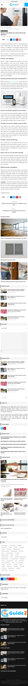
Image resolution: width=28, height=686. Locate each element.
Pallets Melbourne (19, 562)
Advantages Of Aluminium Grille (8, 260)
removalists (9, 566)
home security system (13, 81)
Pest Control (9, 564)
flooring (16, 555)
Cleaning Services (16, 549)
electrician (17, 553)
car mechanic (21, 547)
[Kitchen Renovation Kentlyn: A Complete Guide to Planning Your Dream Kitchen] (4, 291)
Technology (18, 568)
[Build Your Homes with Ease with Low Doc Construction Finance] (7, 492)
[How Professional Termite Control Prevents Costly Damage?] (4, 305)
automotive (19, 545)
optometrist (21, 560)
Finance (12, 555)
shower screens (11, 568)
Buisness (10, 547)
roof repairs (15, 566)
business (15, 547)
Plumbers (3, 566)
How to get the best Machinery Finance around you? (6, 514)
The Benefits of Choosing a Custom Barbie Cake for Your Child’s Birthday (16, 310)
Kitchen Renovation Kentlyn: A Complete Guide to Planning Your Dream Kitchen (16, 290)
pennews (3, 564)
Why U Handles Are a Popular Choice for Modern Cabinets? (13, 441)
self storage (3, 568)
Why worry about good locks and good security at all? (13, 281)
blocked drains (4, 547)
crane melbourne (14, 551)
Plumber (20, 564)
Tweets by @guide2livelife (6, 528)
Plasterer (15, 564)
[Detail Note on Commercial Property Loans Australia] (20, 507)
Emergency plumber (5, 555)
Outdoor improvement (5, 562)
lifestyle (3, 560)
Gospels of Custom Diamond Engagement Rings (20, 499)
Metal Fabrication (10, 560)
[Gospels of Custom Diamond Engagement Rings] (20, 492)
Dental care (21, 551)
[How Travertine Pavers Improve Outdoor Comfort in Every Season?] (4, 318)
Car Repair (3, 549)
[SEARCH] (26, 398)
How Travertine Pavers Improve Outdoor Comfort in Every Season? (16, 317)
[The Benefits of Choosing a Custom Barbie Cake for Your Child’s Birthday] (4, 311)
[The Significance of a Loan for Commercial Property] (14, 469)
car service (9, 549)
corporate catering (5, 551)
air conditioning (4, 545)
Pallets (13, 562)
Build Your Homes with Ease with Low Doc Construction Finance (7, 499)
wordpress (11, 570)
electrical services (9, 553)
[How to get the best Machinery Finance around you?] (7, 507)
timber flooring (4, 570)
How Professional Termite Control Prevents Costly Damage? (14, 444)
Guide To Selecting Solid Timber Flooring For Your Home (14, 238)
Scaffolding (22, 566)
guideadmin (4, 36)
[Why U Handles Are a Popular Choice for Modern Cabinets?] (4, 298)
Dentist (2, 553)
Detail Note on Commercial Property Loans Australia (20, 513)
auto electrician (12, 545)
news (16, 560)
